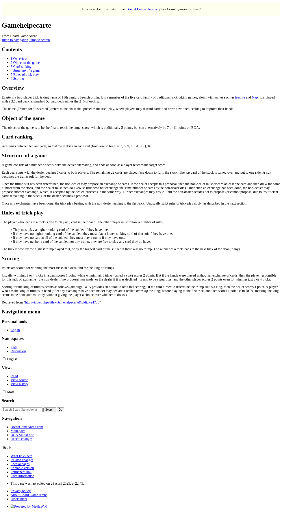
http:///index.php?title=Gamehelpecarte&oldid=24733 (62, 302)
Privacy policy (21, 491)
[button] (4, 358)
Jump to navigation (15, 40)
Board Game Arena (141, 9)
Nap (255, 97)
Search (8, 400)
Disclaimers (19, 499)
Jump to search (39, 40)
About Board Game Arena (29, 495)
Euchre (240, 97)
